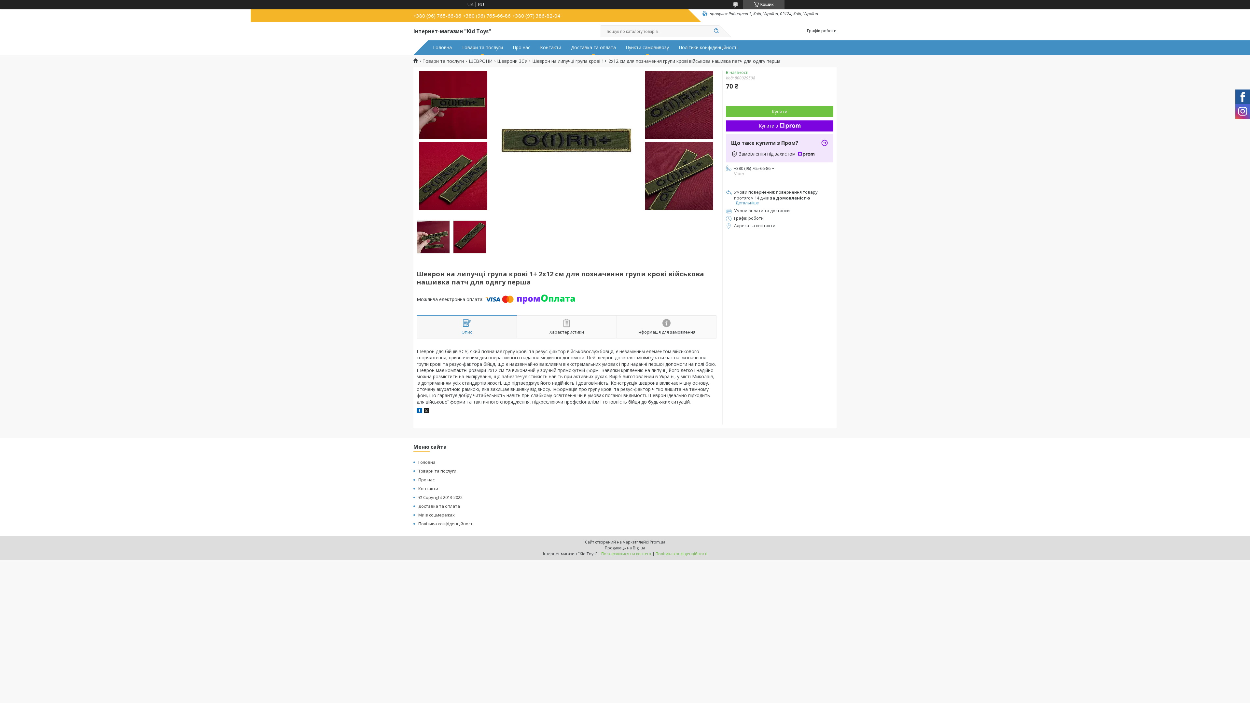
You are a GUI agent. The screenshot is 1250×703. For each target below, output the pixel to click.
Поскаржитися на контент (626, 554)
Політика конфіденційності (446, 524)
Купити (779, 111)
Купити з (768, 126)
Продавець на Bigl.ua (625, 548)
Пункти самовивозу (647, 47)
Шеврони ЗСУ (512, 61)
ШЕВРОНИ (481, 61)
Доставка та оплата (593, 47)
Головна (442, 47)
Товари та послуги (482, 47)
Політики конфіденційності (708, 47)
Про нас (521, 47)
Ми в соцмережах (436, 515)
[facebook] (419, 411)
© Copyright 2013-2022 (440, 497)
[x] (426, 411)
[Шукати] (716, 31)
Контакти (550, 47)
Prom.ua (657, 542)
